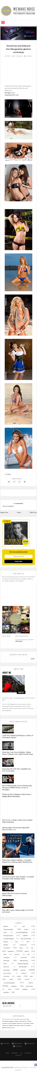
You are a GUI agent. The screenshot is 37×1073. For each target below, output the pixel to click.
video (9, 989)
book (16, 941)
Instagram (18, 1043)
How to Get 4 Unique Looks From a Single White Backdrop (17, 821)
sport (31, 976)
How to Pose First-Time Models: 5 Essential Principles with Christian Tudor (18, 878)
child (28, 941)
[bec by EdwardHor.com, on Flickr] (18, 108)
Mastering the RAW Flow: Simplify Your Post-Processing (16, 770)
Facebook (30, 1043)
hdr (29, 954)
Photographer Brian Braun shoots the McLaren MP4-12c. (16, 829)
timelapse (14, 986)
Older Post (33, 512)
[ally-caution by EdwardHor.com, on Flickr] (18, 229)
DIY (21, 1053)
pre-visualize (7, 973)
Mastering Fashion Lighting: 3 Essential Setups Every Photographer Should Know (17, 861)
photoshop (7, 970)
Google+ (18, 1046)
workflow (6, 992)
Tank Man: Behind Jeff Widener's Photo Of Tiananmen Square (17, 736)
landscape (6, 960)
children (6, 945)
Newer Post (4, 512)
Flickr (5, 932)
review (19, 976)
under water (29, 986)
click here (19, 641)
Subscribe (18, 561)
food (5, 954)
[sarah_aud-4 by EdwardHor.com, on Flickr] (18, 272)
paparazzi (6, 966)
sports (11, 979)
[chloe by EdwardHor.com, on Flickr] (18, 314)
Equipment (14, 1053)
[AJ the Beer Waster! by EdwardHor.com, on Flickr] (18, 359)
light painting (24, 960)
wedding (24, 989)
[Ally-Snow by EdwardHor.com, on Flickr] (18, 129)
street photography (9, 983)
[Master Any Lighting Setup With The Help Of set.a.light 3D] (18, 33)
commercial (23, 945)
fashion (27, 951)
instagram (6, 957)
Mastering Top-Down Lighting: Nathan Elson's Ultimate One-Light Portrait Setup (17, 753)
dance (21, 948)
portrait (23, 970)
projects (24, 973)
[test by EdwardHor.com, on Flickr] (18, 182)
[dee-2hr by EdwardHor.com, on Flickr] (18, 403)
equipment (11, 951)
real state (6, 976)
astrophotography (9, 938)
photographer (23, 966)
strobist (30, 983)
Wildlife (25, 935)
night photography (23, 963)
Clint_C (9, 474)
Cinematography (8, 929)
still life (27, 979)
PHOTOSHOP (28, 1053)
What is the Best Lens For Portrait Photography (14, 894)
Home (19, 512)
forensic (17, 954)
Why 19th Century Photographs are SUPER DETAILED (17, 911)
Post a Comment (8, 506)
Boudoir (6, 926)
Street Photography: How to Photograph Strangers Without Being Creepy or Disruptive (17, 788)
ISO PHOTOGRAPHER (21, 932)
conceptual (7, 948)
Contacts (18, 1055)
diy (32, 948)
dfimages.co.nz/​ (10, 93)
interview (23, 957)
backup (6, 941)
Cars (23, 926)
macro (5, 963)
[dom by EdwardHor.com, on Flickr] (18, 447)
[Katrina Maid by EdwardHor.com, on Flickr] (18, 151)
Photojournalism (8, 935)
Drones (26, 929)
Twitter (6, 1043)
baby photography (26, 938)
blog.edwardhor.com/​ (12, 95)
